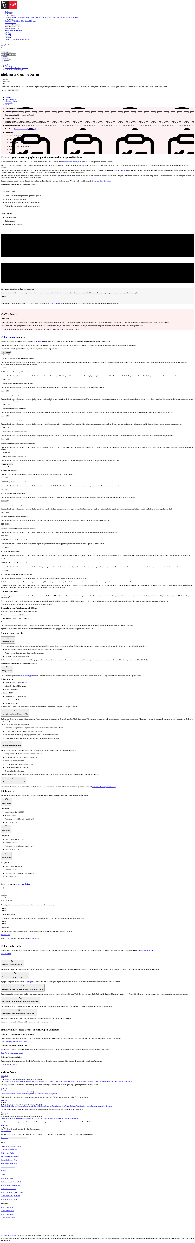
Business (33, 1081)
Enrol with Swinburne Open (10, 1156)
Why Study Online (11, 101)
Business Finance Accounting (14, 17)
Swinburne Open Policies (9, 1163)
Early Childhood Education (108, 1081)
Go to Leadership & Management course (14, 1041)
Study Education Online (8, 1189)
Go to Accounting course (9, 1064)
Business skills (122, 170)
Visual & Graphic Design (62, 17)
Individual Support (63, 1081)
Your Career (32, 938)
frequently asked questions (145, 950)
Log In (3, 45)
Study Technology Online (9, 1199)
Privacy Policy (54, 303)
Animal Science (29, 17)
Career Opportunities (11, 99)
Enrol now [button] (4, 90)
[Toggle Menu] (10, 59)
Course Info (8, 103)
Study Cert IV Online (8, 1207)
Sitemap (3, 1170)
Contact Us (8, 36)
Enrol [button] (7, 45)
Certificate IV (9, 21)
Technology (74, 17)
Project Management (50, 1081)
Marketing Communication (77, 1081)
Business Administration (13, 1081)
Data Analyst (66, 1106)
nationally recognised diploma (71, 162)
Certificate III (18, 21)
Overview (8, 97)
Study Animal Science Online (10, 1185)
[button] (3, 935)
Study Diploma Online (8, 1218)
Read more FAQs (6, 954)
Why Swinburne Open (12, 28)
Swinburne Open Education (101, 181)
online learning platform (28, 676)
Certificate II (26, 21)
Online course (8, 337)
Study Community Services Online (12, 1192)
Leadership (40, 1081)
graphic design (24, 884)
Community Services (47, 17)
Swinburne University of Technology (26, 129)
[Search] (1, 43)
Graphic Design (26, 1081)
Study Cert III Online (7, 1211)
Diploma (33, 21)
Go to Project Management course (12, 1053)
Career (3, 1081)
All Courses (8, 12)
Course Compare (10, 23)
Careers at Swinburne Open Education (17, 39)
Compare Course (13, 90)
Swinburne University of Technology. (104, 787)
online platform (38, 341)
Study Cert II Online (7, 1214)
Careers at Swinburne (8, 1167)
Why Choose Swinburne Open (11, 1146)
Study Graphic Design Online (10, 1196)
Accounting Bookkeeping (104, 1106)
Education (37, 17)
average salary (31, 982)
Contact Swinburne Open (9, 1160)
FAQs (7, 32)
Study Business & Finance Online (12, 1182)
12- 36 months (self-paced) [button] (25, 115)
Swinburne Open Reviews (13, 30)
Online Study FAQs (7, 1153)
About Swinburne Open (12, 25)
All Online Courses (7, 1178)
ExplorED (8, 34)
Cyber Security (57, 1106)
